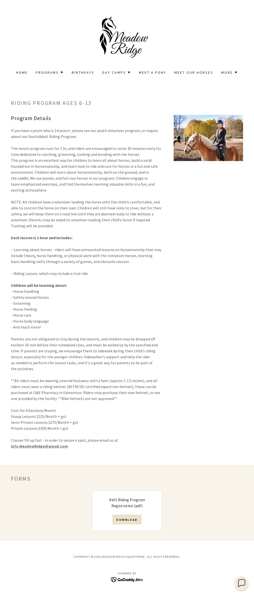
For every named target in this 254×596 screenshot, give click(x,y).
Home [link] (22, 72)
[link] (127, 38)
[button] (50, 72)
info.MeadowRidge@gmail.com (39, 446)
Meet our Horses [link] (193, 72)
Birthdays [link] (83, 72)
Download (127, 520)
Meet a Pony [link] (152, 72)
